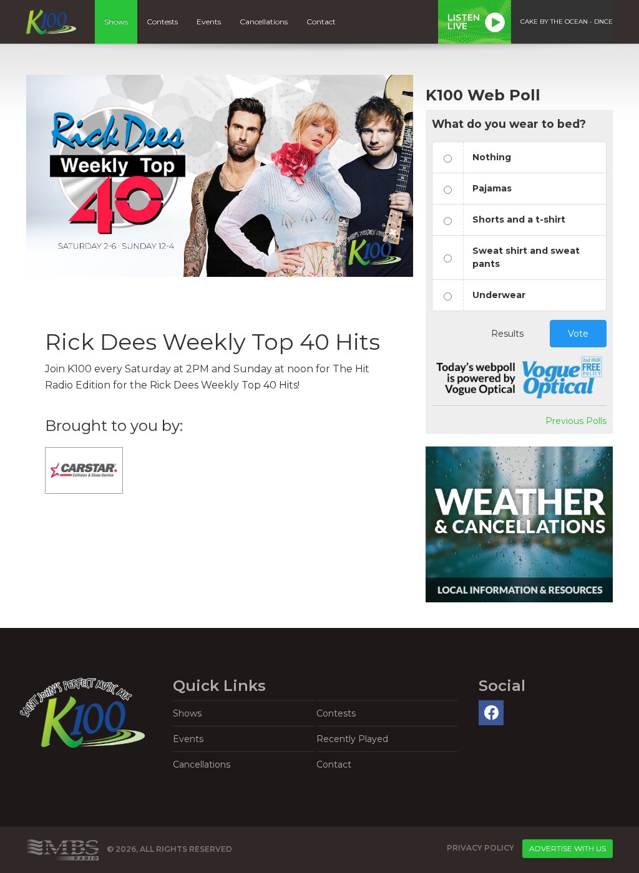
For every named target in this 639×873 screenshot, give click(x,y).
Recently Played (352, 739)
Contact (321, 21)
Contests (162, 21)
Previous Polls (576, 421)
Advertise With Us (567, 848)
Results (507, 333)
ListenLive (463, 22)
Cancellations (264, 21)
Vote (578, 333)
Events (209, 21)
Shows (116, 21)
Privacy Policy (480, 847)
